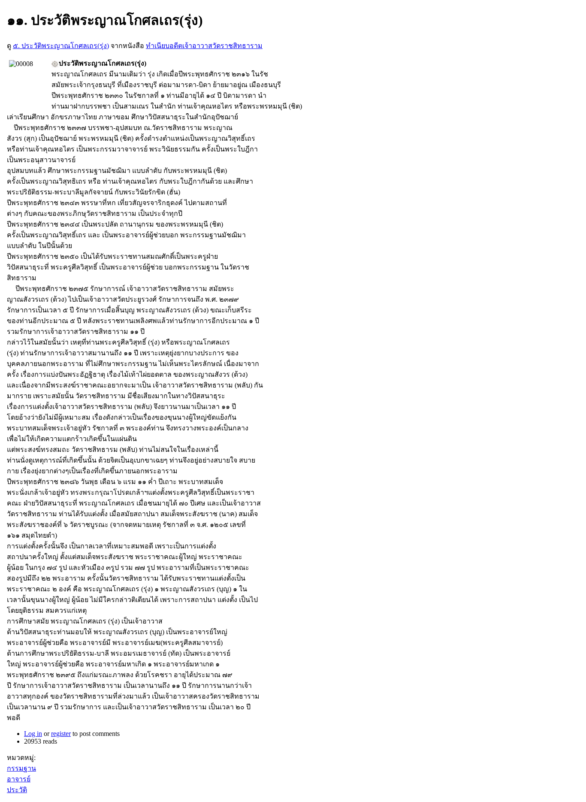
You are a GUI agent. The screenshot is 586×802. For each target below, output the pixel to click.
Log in (33, 733)
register (61, 733)
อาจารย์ (18, 779)
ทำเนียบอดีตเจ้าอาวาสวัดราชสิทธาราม (204, 45)
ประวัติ (17, 789)
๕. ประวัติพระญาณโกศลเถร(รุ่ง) (61, 45)
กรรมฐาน (21, 768)
